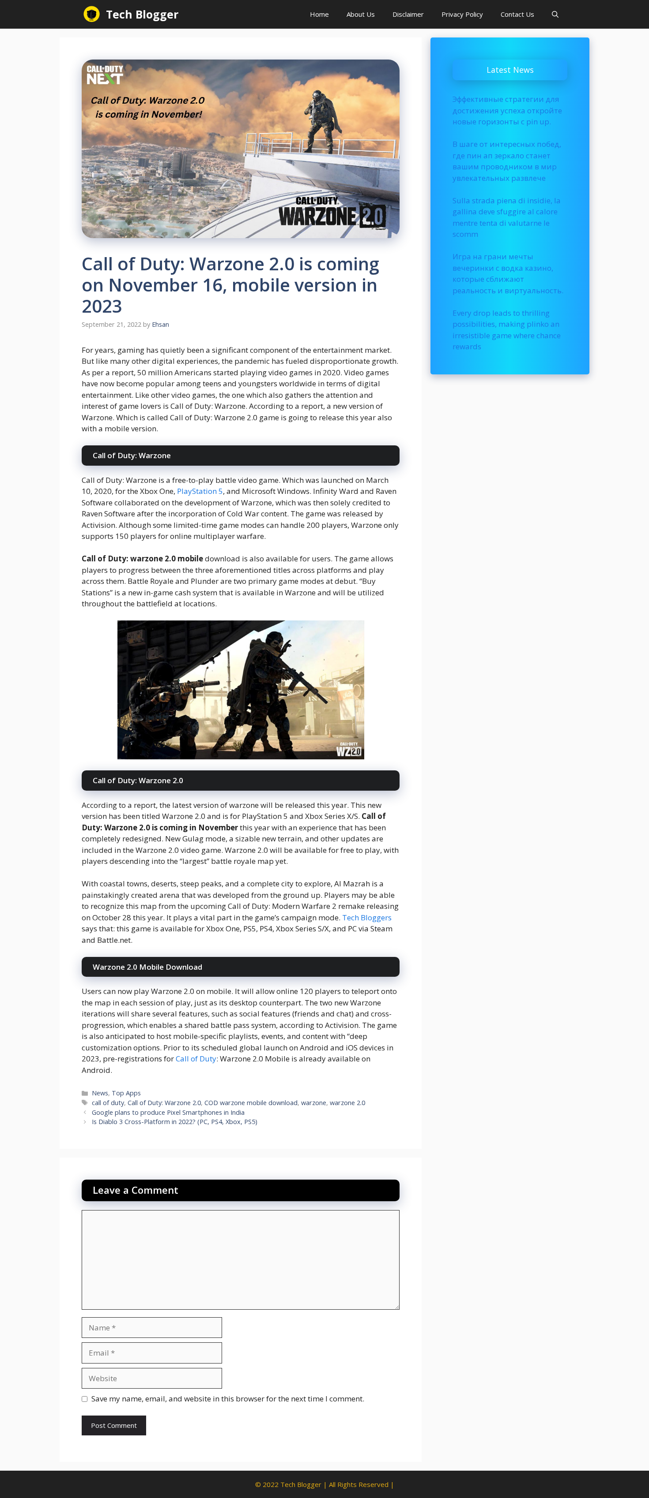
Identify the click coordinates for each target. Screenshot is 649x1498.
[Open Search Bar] (555, 14)
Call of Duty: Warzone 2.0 (164, 1102)
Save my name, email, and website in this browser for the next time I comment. (227, 1398)
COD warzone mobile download (251, 1102)
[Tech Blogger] (92, 14)
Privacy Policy (462, 14)
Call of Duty (196, 1058)
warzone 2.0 (347, 1102)
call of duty (108, 1102)
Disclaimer (408, 14)
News (100, 1093)
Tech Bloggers (367, 917)
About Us (361, 14)
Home (319, 14)
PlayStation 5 (200, 491)
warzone (313, 1102)
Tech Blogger (142, 14)
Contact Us (517, 14)
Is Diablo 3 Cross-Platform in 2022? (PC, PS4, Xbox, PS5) (174, 1121)
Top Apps (126, 1093)
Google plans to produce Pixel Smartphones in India (168, 1112)
